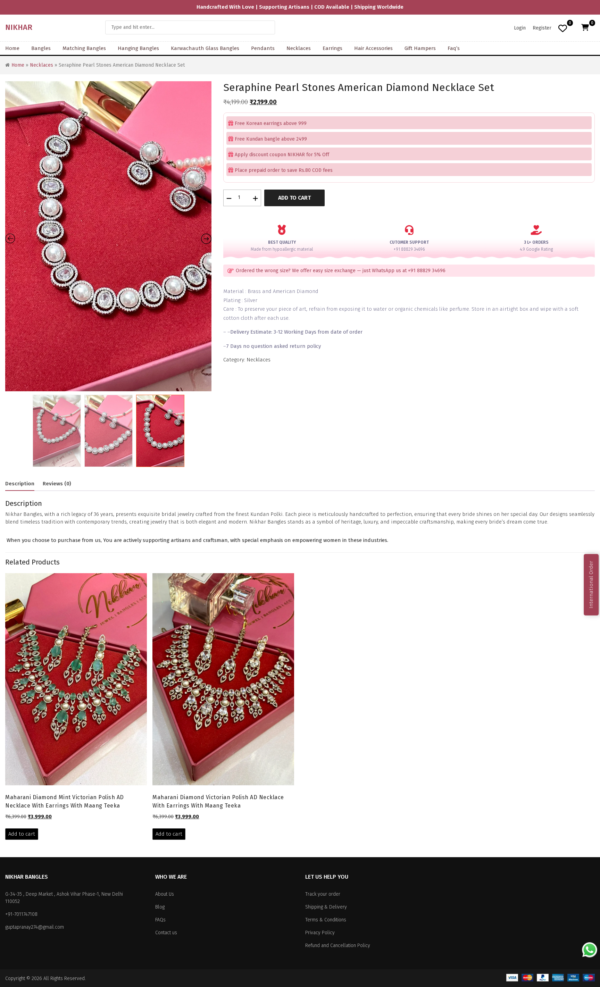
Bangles (41, 48)
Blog (160, 907)
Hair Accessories (373, 48)
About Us (164, 894)
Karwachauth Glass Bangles (205, 48)
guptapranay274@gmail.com (34, 927)
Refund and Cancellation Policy (337, 945)
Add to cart (294, 197)
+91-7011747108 (21, 914)
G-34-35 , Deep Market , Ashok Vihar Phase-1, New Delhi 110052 (64, 897)
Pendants (263, 48)
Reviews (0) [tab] (57, 483)
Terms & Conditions (325, 920)
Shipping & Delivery (326, 907)
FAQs (160, 920)
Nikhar (18, 27)
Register (542, 28)
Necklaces (298, 48)
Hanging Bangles (138, 48)
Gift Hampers (420, 48)
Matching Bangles (84, 48)
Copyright (15, 978)
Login (520, 28)
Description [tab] (19, 483)
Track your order (322, 894)
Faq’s (454, 48)
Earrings (332, 48)
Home (12, 48)
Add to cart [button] (21, 834)
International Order (591, 585)
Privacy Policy (320, 933)
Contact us (166, 933)
